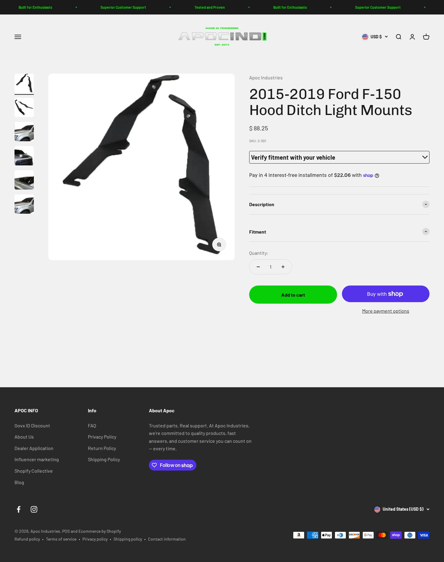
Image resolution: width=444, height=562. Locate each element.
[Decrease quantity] (258, 267)
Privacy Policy (102, 436)
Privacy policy (95, 538)
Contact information (167, 538)
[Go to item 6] (24, 205)
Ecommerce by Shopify (100, 531)
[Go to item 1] (24, 84)
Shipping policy (128, 538)
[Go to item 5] (24, 180)
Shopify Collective (33, 471)
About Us (24, 436)
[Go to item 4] (24, 156)
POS (66, 531)
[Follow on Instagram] (34, 509)
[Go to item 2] (24, 108)
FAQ (92, 425)
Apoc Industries (266, 77)
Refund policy (27, 538)
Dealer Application (33, 448)
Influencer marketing (36, 459)
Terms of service (61, 538)
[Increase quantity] (283, 267)
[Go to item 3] (24, 132)
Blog (19, 482)
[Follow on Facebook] (18, 509)
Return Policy (102, 448)
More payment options (385, 311)
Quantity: (258, 253)
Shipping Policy (104, 459)
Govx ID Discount (32, 425)
